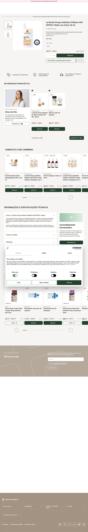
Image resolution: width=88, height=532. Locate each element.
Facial (24, 16)
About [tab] (70, 253)
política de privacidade (61, 363)
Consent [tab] (18, 253)
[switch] (34, 275)
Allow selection (44, 282)
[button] (33, 507)
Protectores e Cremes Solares (14, 16)
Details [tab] (44, 253)
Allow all (69, 282)
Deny (18, 282)
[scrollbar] (44, 198)
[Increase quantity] (54, 55)
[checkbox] (32, 90)
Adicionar (39, 129)
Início (3, 16)
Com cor (29, 16)
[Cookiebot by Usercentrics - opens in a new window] (73, 248)
